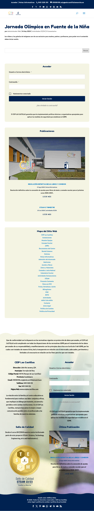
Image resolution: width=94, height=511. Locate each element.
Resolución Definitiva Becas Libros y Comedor (47, 184)
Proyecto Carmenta (47, 281)
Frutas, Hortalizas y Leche (47, 287)
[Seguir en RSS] (61, 506)
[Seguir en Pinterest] (40, 506)
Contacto (47, 303)
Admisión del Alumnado (47, 259)
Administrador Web (14, 31)
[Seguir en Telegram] (50, 506)
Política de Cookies (47, 309)
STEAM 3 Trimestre (47, 207)
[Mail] (57, 7)
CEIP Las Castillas (47, 235)
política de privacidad (58, 502)
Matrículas (47, 262)
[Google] (54, 7)
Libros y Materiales (47, 268)
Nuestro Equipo (47, 240)
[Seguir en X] (37, 506)
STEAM (47, 278)
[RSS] (61, 7)
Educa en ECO (47, 284)
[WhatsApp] (47, 7)
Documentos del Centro (47, 248)
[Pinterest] (40, 7)
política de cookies (43, 502)
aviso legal (31, 502)
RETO (47, 295)
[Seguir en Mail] (57, 506)
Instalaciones (47, 238)
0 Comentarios (51, 31)
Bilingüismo (47, 289)
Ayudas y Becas (47, 265)
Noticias (47, 254)
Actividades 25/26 (51, 210)
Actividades (47, 298)
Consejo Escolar (47, 243)
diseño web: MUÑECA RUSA (47, 498)
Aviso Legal (47, 306)
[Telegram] (50, 7)
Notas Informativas (27, 2)
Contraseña (14, 82)
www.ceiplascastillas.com (29, 389)
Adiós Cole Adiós (47, 300)
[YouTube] (43, 7)
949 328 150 (28, 383)
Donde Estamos (47, 251)
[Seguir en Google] (54, 506)
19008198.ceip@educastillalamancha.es (27, 380)
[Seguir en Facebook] (33, 506)
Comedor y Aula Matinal (47, 270)
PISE (47, 292)
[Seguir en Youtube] (43, 506)
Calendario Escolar (47, 273)
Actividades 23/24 (38, 31)
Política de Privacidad (47, 311)
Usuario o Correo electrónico (20, 72)
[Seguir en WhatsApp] (47, 506)
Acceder (14, 2)
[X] (36, 7)
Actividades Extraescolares (47, 276)
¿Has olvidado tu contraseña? (47, 105)
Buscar (85, 50)
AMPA (47, 246)
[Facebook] (32, 7)
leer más (47, 197)
